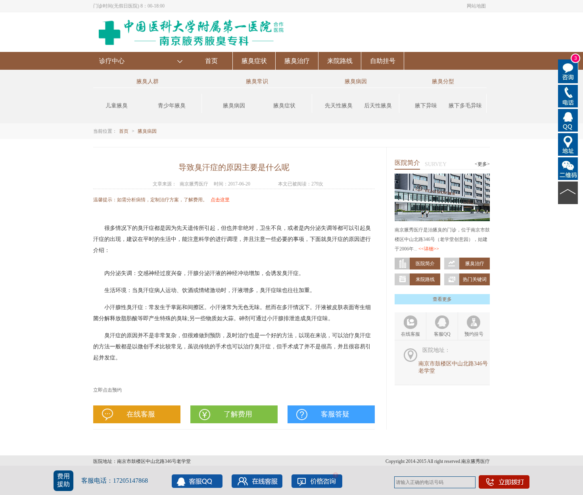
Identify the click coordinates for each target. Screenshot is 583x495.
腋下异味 (426, 106)
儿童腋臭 (116, 106)
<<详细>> (428, 249)
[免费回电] (568, 95)
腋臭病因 (234, 106)
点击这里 (220, 200)
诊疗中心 (112, 60)
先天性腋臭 (339, 106)
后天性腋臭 (378, 106)
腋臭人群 (147, 81)
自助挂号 (382, 60)
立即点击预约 (107, 390)
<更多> (482, 164)
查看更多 (442, 299)
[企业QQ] (568, 120)
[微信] (568, 168)
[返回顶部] (568, 192)
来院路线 (340, 60)
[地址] (568, 144)
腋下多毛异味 (465, 106)
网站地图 (476, 6)
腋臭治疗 (297, 60)
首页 (211, 60)
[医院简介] (442, 177)
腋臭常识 (257, 81)
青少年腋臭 (172, 106)
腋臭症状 (254, 60)
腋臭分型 (443, 81)
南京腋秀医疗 (194, 184)
